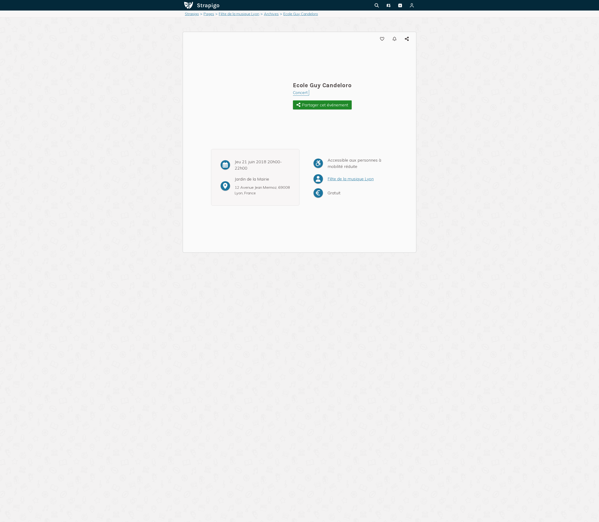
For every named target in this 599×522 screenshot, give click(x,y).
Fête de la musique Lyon (351, 178)
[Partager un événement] (400, 5)
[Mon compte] (411, 5)
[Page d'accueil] (202, 4)
